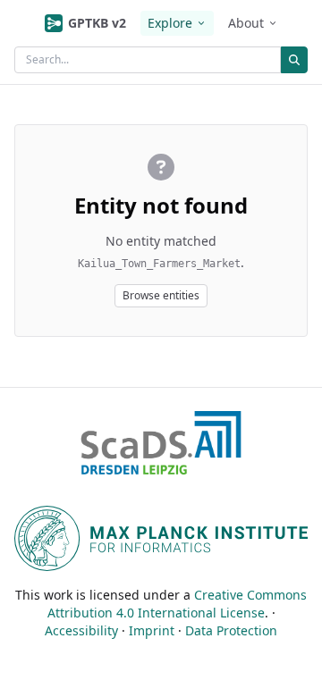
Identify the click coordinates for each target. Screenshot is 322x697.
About (246, 22)
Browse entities (161, 295)
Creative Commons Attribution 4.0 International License (177, 603)
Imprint (151, 630)
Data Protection (231, 630)
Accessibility (81, 630)
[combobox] (147, 59)
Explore (170, 22)
